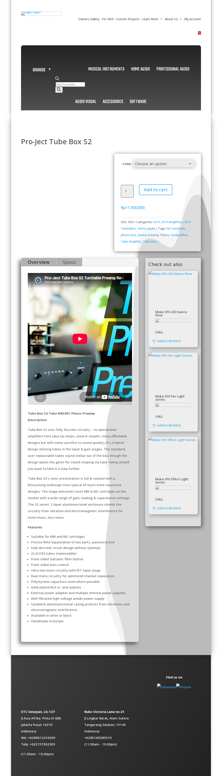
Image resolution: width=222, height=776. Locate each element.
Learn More (150, 19)
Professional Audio (172, 69)
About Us (171, 19)
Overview (39, 262)
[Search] (59, 90)
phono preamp (148, 235)
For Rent (108, 19)
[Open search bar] (57, 79)
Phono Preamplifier (174, 235)
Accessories (113, 102)
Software (138, 102)
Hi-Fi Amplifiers (172, 222)
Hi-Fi (156, 222)
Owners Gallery (89, 19)
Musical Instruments (106, 69)
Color (126, 164)
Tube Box (150, 241)
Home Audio (140, 69)
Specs (69, 262)
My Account (192, 19)
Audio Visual (85, 102)
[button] (166, 341)
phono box (128, 235)
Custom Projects (128, 19)
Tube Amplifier (131, 241)
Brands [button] (39, 70)
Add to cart (156, 190)
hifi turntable (176, 228)
